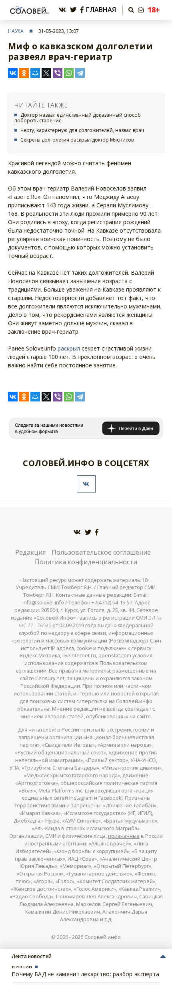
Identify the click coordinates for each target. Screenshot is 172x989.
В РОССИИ (22, 966)
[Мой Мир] (35, 73)
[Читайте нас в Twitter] (73, 10)
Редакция (30, 552)
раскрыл (69, 348)
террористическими (39, 805)
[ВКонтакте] (13, 73)
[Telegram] (80, 73)
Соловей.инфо (102, 937)
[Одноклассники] (24, 73)
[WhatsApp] (69, 73)
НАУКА (16, 31)
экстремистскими (128, 729)
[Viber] (57, 73)
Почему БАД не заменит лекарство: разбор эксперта (85, 974)
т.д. (108, 919)
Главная (101, 10)
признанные (124, 836)
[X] (46, 73)
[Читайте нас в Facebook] (82, 10)
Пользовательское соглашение (101, 552)
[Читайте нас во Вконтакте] (62, 10)
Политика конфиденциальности (86, 561)
